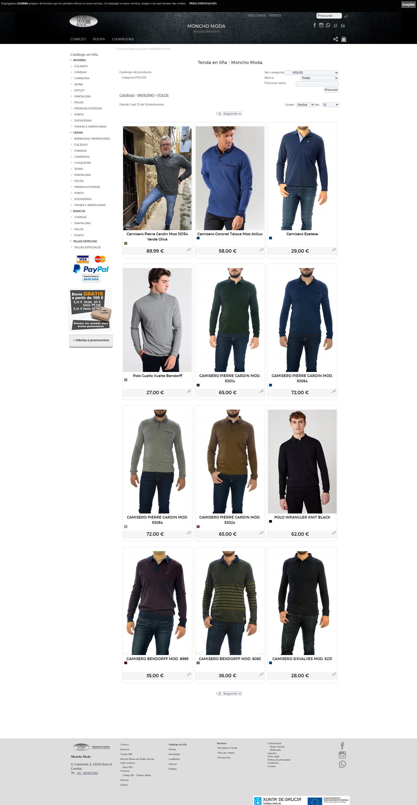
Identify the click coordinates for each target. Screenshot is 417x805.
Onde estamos (127, 763)
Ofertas (172, 749)
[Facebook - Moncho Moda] (315, 26)
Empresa (124, 749)
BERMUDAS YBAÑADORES (92, 138)
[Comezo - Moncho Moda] (84, 21)
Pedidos (173, 769)
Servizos (221, 743)
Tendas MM (126, 754)
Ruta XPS (128, 767)
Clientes (173, 764)
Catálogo (127, 95)
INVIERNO (154, 49)
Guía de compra (226, 753)
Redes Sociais (277, 747)
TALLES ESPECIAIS (85, 241)
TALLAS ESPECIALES (87, 247)
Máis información (203, 3)
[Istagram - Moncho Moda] (321, 26)
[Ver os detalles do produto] (189, 250)
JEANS (78, 84)
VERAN (78, 132)
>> (232, 113)
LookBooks (123, 39)
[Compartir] (336, 40)
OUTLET (79, 90)
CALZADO (81, 66)
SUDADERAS (82, 120)
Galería (124, 785)
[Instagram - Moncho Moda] (342, 758)
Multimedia (275, 750)
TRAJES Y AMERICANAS (90, 205)
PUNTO (79, 114)
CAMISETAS (82, 78)
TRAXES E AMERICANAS (90, 126)
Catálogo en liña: (84, 54)
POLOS (78, 102)
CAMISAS (80, 72)
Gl (335, 25)
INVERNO (79, 60)
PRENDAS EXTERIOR (88, 108)
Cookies (272, 766)
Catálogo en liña (137, 49)
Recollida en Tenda (227, 748)
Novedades (174, 754)
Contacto (125, 771)
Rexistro (275, 15)
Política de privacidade (279, 760)
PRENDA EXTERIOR (87, 187)
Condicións (273, 763)
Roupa (99, 39)
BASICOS (79, 211)
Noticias (124, 780)
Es (343, 25)
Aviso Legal (273, 756)
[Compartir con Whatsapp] (328, 26)
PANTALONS (82, 96)
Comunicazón (274, 743)
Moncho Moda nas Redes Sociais (137, 759)
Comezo (78, 39)
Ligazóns (272, 753)
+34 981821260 (87, 773)
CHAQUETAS (82, 162)
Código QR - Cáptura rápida (137, 775)
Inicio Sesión (257, 15)
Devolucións (224, 757)
